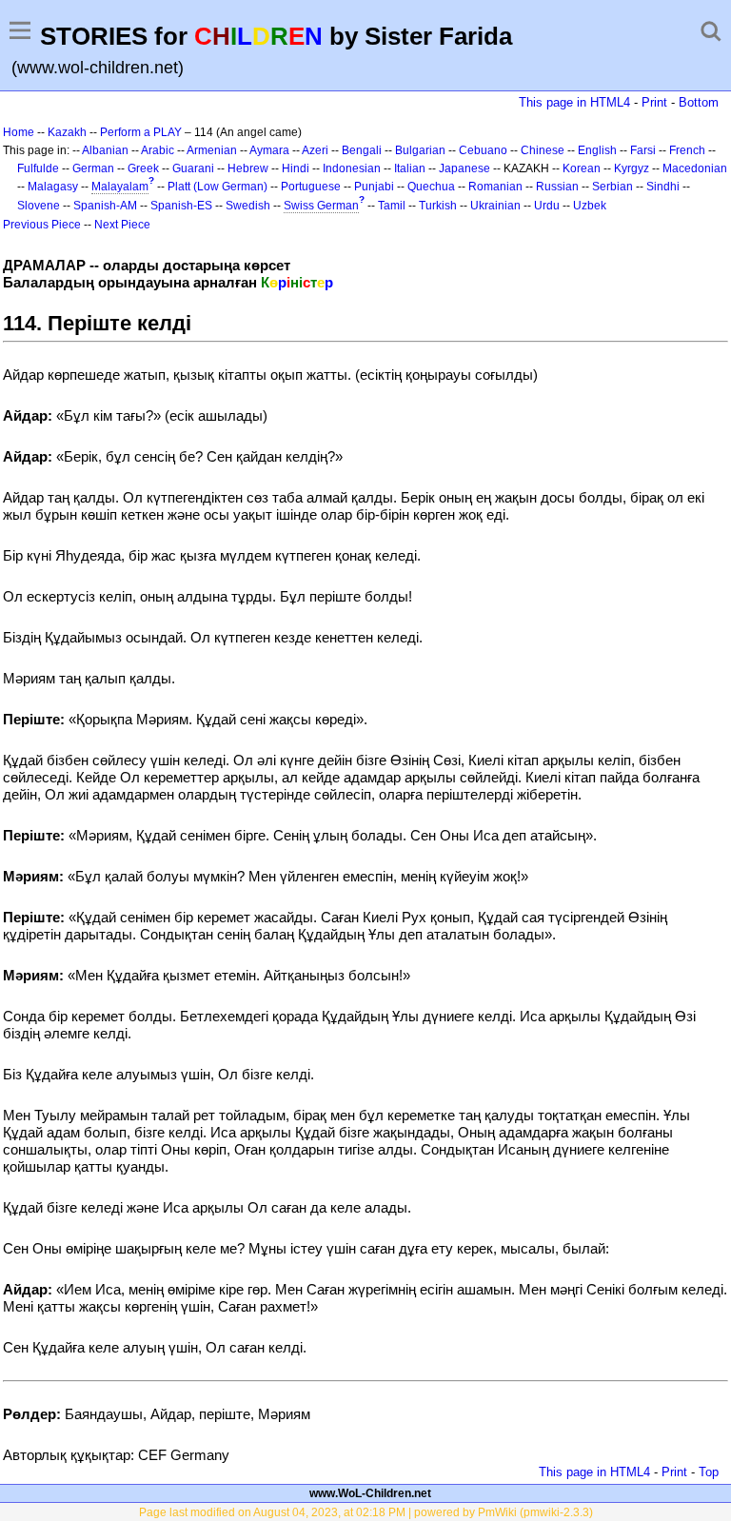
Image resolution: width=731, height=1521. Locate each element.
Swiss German (321, 205)
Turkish (438, 205)
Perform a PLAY (141, 132)
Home (18, 132)
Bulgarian (420, 150)
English (597, 150)
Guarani (193, 168)
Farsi (643, 150)
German (93, 168)
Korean (582, 168)
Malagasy (53, 186)
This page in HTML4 (574, 102)
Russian (557, 186)
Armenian (212, 150)
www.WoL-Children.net (370, 1493)
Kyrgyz (631, 168)
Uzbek (589, 205)
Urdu (547, 205)
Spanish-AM (105, 205)
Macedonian (694, 168)
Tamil (391, 205)
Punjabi (374, 186)
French (687, 150)
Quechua (431, 186)
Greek (143, 168)
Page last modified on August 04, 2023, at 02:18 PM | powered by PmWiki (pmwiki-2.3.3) (366, 1512)
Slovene (38, 205)
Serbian (612, 186)
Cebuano (483, 150)
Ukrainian (495, 205)
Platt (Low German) (217, 186)
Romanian (495, 186)
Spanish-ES (181, 205)
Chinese (542, 150)
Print (654, 102)
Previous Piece (42, 224)
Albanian (105, 150)
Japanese (464, 168)
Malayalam (119, 186)
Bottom (699, 102)
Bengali (362, 150)
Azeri (315, 150)
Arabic (157, 150)
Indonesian (352, 168)
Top (709, 1472)
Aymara (269, 150)
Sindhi (663, 186)
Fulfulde (38, 168)
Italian (409, 168)
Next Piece (122, 224)
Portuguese (311, 186)
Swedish (248, 205)
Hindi (295, 168)
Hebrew (247, 168)
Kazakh (67, 132)
